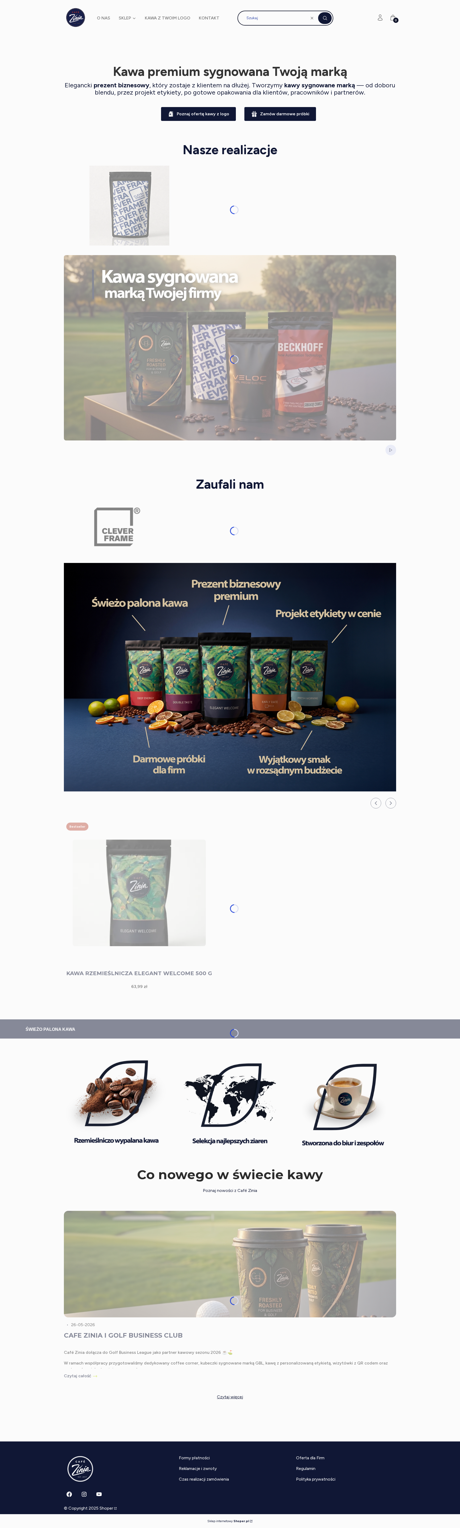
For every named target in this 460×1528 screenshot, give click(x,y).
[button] (325, 18)
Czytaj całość (77, 1375)
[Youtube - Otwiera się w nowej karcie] (99, 1494)
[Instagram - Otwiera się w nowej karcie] (84, 1494)
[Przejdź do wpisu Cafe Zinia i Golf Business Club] (230, 1264)
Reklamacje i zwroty (198, 1468)
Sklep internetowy (228, 1521)
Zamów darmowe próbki (284, 113)
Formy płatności (194, 1457)
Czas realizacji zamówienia (204, 1479)
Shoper (106, 1508)
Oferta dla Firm (310, 1457)
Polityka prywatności (315, 1479)
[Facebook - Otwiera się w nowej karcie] (69, 1494)
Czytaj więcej (230, 1396)
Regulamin (305, 1468)
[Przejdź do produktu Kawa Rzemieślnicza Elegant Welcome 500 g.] (139, 892)
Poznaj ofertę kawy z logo (203, 113)
